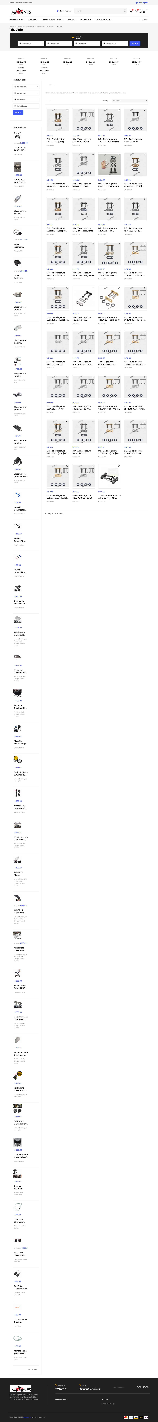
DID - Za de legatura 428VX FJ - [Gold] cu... (57, 274)
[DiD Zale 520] (90, 59)
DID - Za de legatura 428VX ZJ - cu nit (56, 363)
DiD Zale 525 (113, 62)
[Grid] (46, 100)
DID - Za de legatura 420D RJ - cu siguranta (108, 140)
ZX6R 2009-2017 (19, 154)
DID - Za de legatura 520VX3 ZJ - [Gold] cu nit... (108, 452)
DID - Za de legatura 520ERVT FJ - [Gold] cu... (58, 318)
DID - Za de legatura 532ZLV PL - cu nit (82, 184)
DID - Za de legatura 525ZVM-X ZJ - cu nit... (134, 407)
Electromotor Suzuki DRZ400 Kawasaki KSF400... (20, 212)
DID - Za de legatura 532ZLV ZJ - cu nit (82, 140)
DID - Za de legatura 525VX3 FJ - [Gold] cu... (109, 274)
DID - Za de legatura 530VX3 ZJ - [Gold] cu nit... (134, 363)
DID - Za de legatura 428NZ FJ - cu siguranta (58, 184)
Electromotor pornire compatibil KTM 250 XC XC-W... (20, 308)
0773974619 (61, 1389)
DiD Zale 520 (90, 62)
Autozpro (27, 1417)
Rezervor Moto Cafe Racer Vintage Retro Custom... (21, 1018)
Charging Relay (18, 251)
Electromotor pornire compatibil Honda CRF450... (20, 342)
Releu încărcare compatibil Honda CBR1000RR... (20, 277)
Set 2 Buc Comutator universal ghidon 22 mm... (19, 1254)
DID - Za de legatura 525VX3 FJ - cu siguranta (82, 318)
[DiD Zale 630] (44, 67)
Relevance (130, 101)
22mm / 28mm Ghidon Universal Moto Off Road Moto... (21, 1321)
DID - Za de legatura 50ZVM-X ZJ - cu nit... (83, 363)
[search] (124, 11)
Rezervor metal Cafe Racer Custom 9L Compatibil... (21, 1054)
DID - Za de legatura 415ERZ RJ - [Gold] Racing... (56, 140)
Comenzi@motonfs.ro (89, 1389)
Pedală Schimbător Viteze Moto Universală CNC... (19, 509)
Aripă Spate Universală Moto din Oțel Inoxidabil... (20, 634)
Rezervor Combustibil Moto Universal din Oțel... (21, 671)
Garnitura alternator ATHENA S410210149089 (21, 1221)
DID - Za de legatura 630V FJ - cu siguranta (108, 184)
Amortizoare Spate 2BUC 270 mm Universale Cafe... (20, 807)
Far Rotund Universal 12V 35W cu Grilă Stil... (20, 1089)
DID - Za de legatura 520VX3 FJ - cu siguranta (82, 452)
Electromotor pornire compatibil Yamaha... (20, 442)
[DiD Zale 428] (67, 59)
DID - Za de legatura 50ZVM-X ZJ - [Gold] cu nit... (135, 318)
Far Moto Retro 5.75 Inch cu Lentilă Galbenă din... (21, 774)
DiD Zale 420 (44, 62)
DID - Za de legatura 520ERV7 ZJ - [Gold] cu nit (134, 274)
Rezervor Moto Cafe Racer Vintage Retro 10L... (21, 838)
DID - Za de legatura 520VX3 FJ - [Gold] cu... (57, 452)
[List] (49, 100)
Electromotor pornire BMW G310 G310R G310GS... (20, 475)
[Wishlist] (131, 11)
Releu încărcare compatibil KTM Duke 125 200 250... (20, 246)
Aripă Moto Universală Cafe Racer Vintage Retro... (19, 911)
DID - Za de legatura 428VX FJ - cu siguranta (83, 274)
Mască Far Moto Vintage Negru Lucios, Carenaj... (20, 742)
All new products (32, 1369)
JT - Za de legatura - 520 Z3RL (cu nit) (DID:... (109, 496)
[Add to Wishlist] (67, 110)
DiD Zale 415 (21, 62)
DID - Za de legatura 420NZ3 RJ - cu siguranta (107, 229)
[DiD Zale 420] (44, 59)
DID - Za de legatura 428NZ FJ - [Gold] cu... (57, 229)
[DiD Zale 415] (21, 59)
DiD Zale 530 (136, 62)
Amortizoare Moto (19, 812)
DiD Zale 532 (21, 71)
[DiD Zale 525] (114, 59)
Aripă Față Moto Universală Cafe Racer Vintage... (19, 874)
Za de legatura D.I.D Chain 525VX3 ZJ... (107, 363)
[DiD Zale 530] (137, 59)
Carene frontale (19, 186)
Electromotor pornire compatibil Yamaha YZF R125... (20, 408)
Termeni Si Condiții (108, 1403)
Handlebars (17, 1326)
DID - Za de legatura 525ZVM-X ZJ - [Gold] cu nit (108, 407)
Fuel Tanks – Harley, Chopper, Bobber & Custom (19, 679)
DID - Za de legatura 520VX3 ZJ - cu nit (133, 452)
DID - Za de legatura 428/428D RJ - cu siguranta (133, 229)
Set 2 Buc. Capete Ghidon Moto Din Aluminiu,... (21, 1287)
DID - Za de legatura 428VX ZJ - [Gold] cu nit (109, 318)
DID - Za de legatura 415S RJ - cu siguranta (83, 229)
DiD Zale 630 (44, 71)
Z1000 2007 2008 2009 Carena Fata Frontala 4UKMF (19, 181)
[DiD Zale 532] (21, 67)
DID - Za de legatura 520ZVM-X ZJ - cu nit (82, 496)
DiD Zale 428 (67, 62)
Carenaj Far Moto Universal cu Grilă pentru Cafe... (21, 602)
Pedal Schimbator (19, 514)
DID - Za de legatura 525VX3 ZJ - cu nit (56, 407)
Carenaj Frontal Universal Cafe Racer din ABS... (21, 1156)
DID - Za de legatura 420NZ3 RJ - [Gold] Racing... (133, 184)
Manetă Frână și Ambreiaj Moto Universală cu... (21, 1352)
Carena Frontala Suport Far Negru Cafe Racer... (19, 1187)
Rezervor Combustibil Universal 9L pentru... (19, 707)
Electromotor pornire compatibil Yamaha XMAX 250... (20, 375)
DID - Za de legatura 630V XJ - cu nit (133, 140)
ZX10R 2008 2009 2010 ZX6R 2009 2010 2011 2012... (19, 149)
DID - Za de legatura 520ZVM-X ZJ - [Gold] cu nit (57, 496)
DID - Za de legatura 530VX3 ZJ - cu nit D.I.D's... (82, 407)
